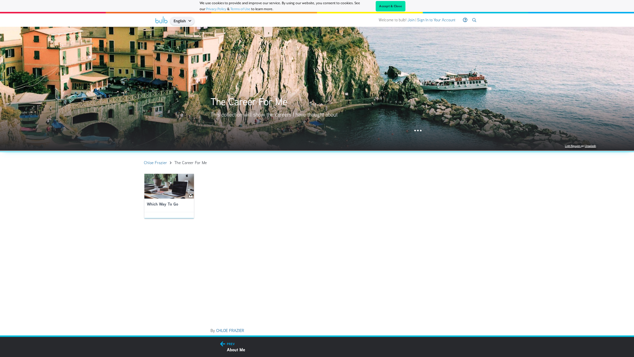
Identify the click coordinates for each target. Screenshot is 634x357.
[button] (191, 21)
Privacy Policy (216, 9)
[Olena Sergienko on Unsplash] (190, 195)
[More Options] (418, 131)
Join (411, 20)
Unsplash (590, 146)
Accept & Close (390, 6)
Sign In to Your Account (436, 20)
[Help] (465, 20)
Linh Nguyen (573, 146)
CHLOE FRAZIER (230, 330)
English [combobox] (180, 21)
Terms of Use (240, 9)
